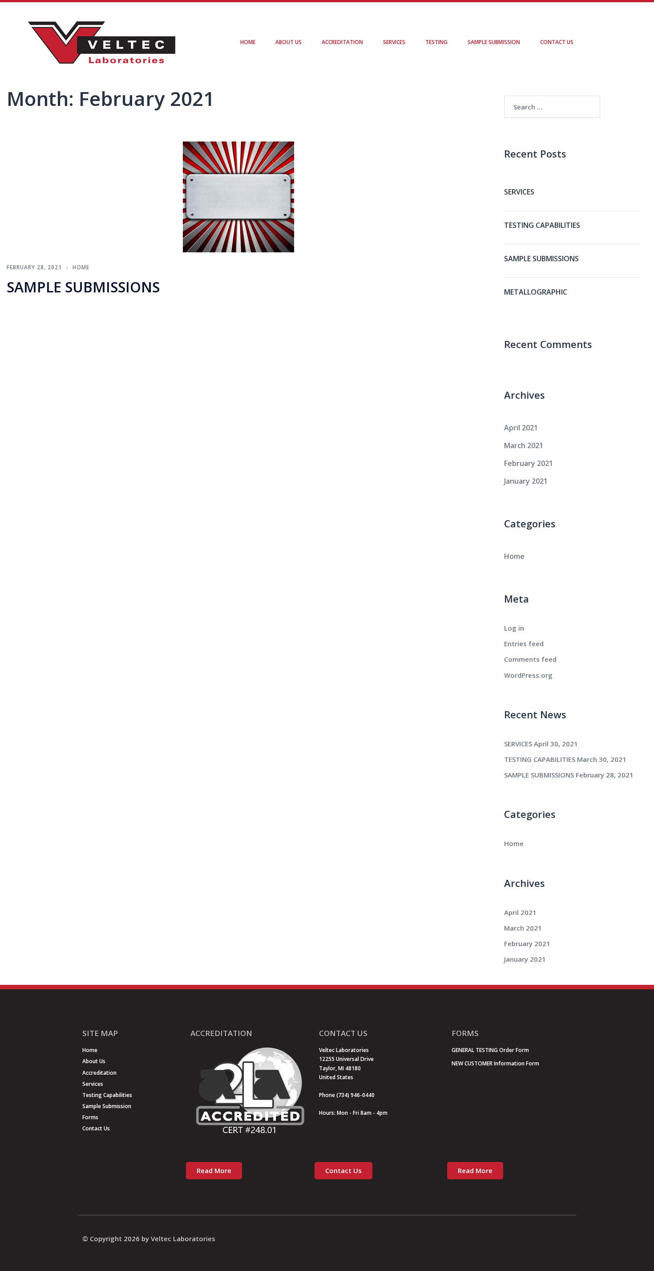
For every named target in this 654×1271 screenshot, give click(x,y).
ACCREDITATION (342, 42)
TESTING (436, 42)
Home (81, 267)
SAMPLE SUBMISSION (494, 42)
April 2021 (521, 428)
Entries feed (524, 643)
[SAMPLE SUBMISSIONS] (238, 195)
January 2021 (526, 481)
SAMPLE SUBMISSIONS (83, 286)
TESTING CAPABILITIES (542, 225)
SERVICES (394, 42)
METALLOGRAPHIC (535, 292)
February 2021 (528, 463)
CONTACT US (556, 42)
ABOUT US (288, 42)
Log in (514, 627)
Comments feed (530, 659)
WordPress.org (528, 675)
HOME (247, 42)
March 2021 (523, 445)
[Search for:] (552, 107)
